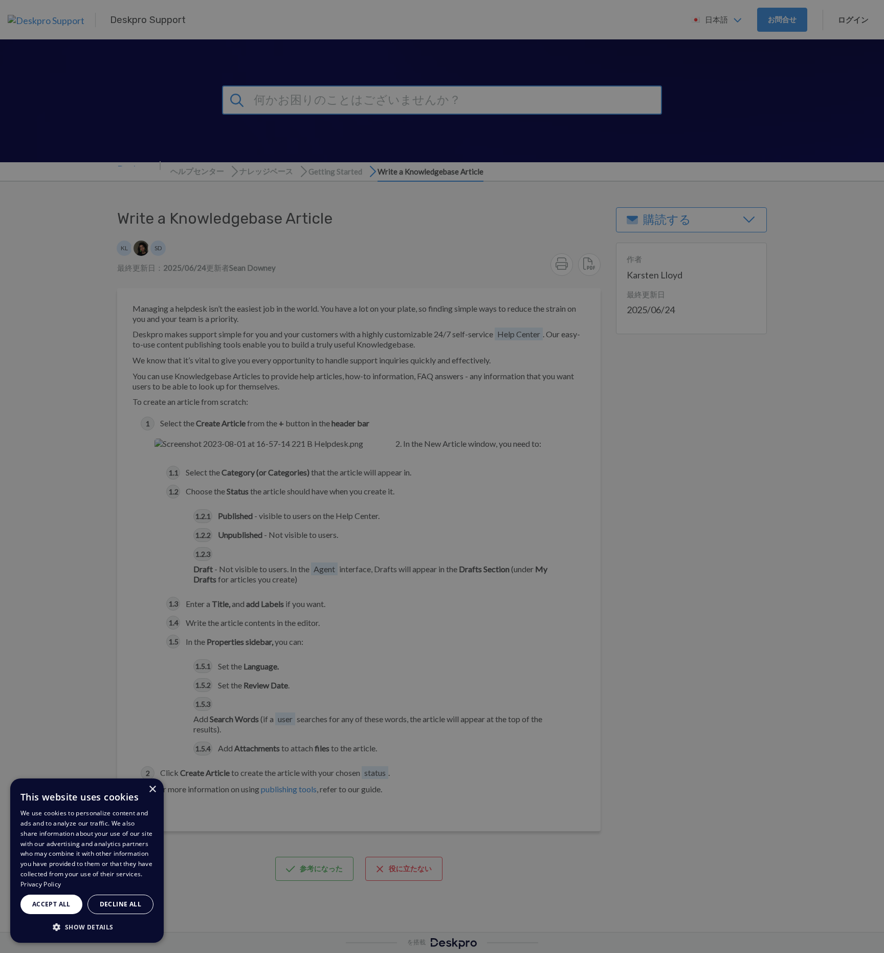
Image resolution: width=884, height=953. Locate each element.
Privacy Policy (40, 884)
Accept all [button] (51, 904)
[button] (86, 927)
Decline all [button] (120, 904)
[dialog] (87, 860)
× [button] (152, 789)
